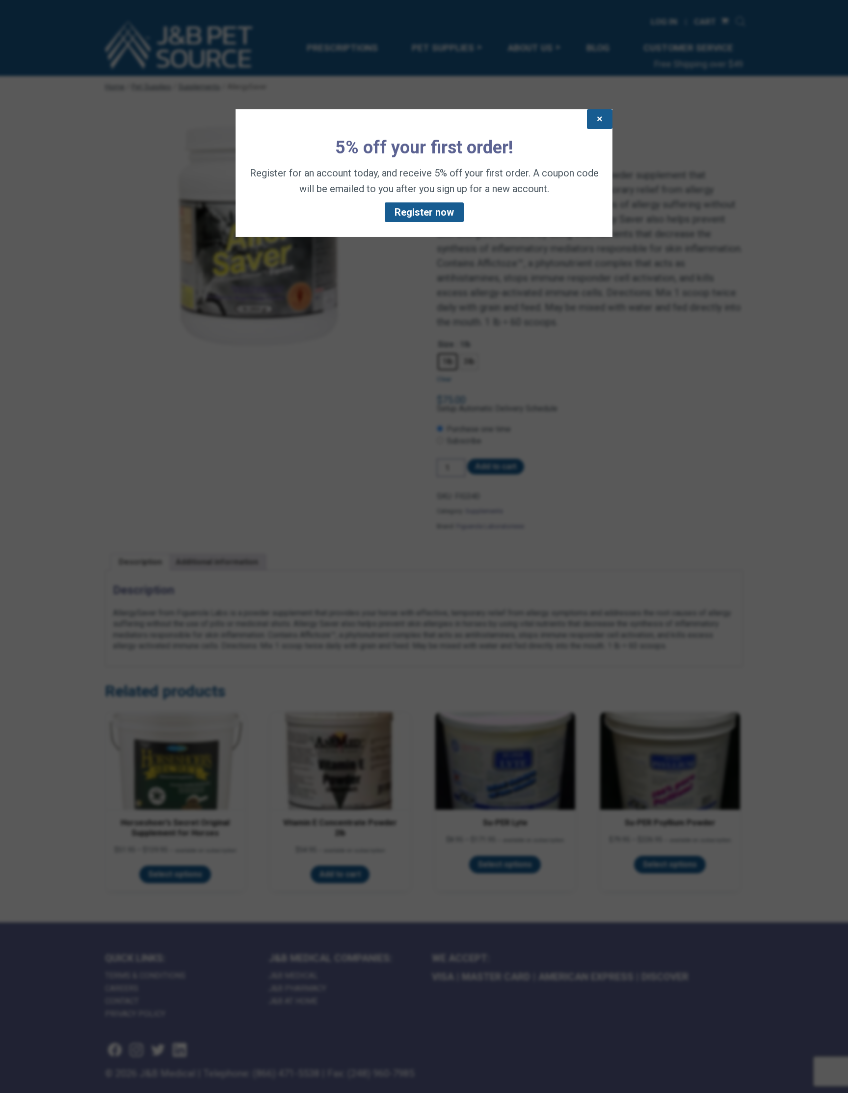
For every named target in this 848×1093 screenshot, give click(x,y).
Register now (424, 212)
